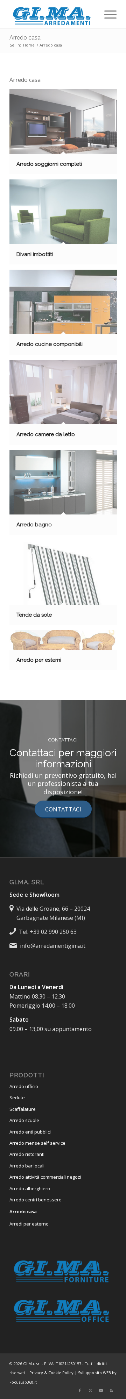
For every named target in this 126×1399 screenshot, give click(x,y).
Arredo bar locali (26, 1166)
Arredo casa (25, 37)
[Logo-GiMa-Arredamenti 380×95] (52, 14)
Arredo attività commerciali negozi (45, 1177)
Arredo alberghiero (29, 1188)
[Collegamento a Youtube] (101, 1390)
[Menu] (107, 14)
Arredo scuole (24, 1120)
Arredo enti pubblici (30, 1132)
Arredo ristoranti (26, 1154)
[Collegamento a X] (90, 1390)
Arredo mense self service (37, 1143)
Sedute (17, 1097)
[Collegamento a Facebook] (80, 1390)
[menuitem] (107, 14)
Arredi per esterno (29, 1224)
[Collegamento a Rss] (111, 1390)
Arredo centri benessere (35, 1199)
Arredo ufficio (23, 1086)
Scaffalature (22, 1109)
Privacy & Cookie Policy (51, 1372)
